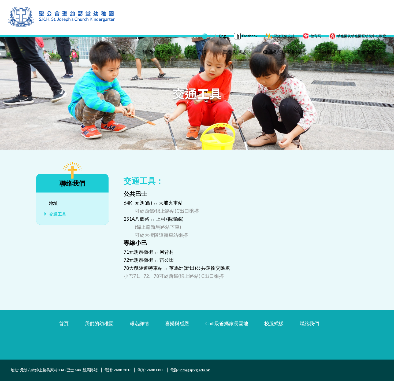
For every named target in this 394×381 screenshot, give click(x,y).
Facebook (250, 36)
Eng (222, 36)
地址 (53, 203)
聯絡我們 (367, 52)
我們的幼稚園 (156, 52)
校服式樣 (331, 52)
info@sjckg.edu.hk (195, 370)
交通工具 (57, 213)
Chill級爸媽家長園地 (284, 52)
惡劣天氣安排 (284, 36)
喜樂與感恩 (235, 52)
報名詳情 (197, 52)
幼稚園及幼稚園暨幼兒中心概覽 (361, 36)
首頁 (121, 52)
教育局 (316, 36)
